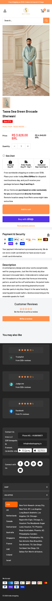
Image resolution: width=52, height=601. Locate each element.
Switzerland (11, 527)
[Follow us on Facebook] (20, 463)
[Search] (46, 20)
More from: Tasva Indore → (15, 127)
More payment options (26, 226)
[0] (42, 10)
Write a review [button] (26, 318)
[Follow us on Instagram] (27, 463)
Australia (10, 532)
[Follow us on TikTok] (20, 470)
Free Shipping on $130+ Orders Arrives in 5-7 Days (26, 2)
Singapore (10, 538)
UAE (8, 549)
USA (8, 504)
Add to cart (26, 209)
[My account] (5, 11)
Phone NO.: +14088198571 (32, 435)
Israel (8, 560)
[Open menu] (48, 11)
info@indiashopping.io (32, 443)
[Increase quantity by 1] (28, 146)
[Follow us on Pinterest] (33, 463)
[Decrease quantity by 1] (14, 146)
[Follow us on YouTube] (40, 463)
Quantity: (6, 146)
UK (7, 510)
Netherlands (11, 515)
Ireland (9, 555)
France (9, 543)
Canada (9, 521)
